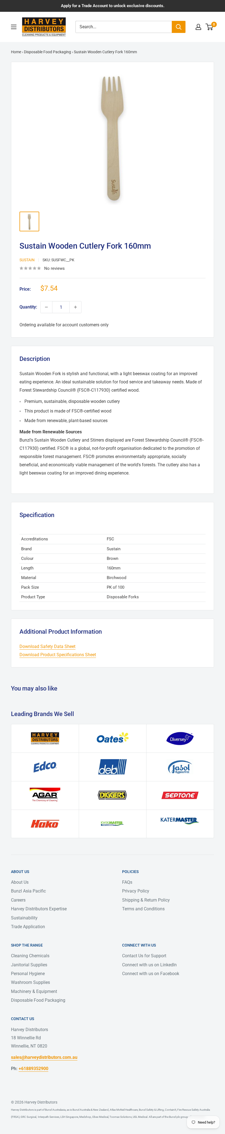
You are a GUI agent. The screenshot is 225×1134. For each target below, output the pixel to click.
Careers (18, 900)
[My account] (198, 27)
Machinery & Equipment (34, 991)
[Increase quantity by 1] (75, 307)
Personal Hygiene (28, 973)
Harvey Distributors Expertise (39, 908)
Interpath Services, (48, 1116)
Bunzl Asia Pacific (28, 891)
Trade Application (28, 926)
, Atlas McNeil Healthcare (123, 1109)
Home (16, 52)
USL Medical (139, 1116)
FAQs (127, 882)
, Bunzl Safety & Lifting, (151, 1109)
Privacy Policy (135, 891)
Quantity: (28, 307)
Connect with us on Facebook (150, 973)
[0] (209, 27)
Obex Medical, (100, 1116)
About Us (20, 882)
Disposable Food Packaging (47, 52)
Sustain (27, 260)
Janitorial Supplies (29, 964)
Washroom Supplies (30, 982)
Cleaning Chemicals (30, 955)
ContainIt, (170, 1109)
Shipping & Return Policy (146, 900)
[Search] (178, 27)
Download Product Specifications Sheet (57, 654)
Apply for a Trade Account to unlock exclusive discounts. (112, 5)
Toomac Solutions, (120, 1116)
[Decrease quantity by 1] (46, 307)
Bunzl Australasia (55, 1109)
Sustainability (24, 917)
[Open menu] (13, 27)
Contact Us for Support (144, 955)
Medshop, (85, 1116)
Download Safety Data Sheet (47, 646)
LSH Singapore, (69, 1116)
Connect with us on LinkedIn (149, 964)
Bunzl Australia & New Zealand (90, 1109)
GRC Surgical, (28, 1116)
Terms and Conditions (143, 908)
